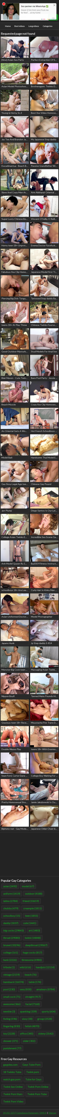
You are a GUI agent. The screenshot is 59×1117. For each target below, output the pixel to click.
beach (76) (31, 974)
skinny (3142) (45, 1033)
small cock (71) (11, 996)
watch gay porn (11, 1079)
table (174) (35, 981)
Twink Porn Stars (12, 1094)
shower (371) (10, 1040)
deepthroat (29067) (36, 945)
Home (8, 26)
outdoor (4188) (33, 893)
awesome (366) (11, 1004)
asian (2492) (10, 886)
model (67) (28, 886)
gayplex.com (10, 1064)
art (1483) (34, 930)
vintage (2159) (11, 974)
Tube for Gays (33, 1079)
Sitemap (52, 1113)
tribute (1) (9, 967)
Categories (47, 26)
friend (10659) (31, 900)
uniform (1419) (11, 893)
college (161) (10, 952)
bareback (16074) (13, 981)
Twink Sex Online (13, 1086)
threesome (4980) (32, 959)
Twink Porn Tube (37, 1094)
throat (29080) (11, 937)
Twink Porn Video (13, 1101)
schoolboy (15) (11, 915)
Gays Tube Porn (31, 1064)
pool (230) (9, 989)
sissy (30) (27, 1018)
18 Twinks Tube (12, 1071)
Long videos (34, 26)
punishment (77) (12, 1048)
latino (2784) (10, 900)
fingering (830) (11, 1026)
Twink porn (32, 1071)
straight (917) (33, 996)
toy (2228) (9, 1033)
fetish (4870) (32, 1026)
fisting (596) (10, 1018)
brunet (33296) (11, 945)
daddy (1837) (10, 923)
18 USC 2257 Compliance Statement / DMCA (25, 1113)
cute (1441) (29, 923)
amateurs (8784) (45, 989)
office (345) (26, 1033)
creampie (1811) (32, 908)
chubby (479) (10, 908)
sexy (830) (25, 989)
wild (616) (25, 967)
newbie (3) (9, 1011)
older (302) (29, 1040)
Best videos (19, 26)
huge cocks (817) (32, 952)
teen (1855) (31, 915)
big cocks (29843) (13, 930)
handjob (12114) (45, 967)
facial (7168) (32, 1004)
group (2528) (44, 1018)
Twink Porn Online (38, 1086)
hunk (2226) (10, 959)
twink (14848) (33, 937)
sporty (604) (49, 1011)
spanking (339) (28, 1011)
